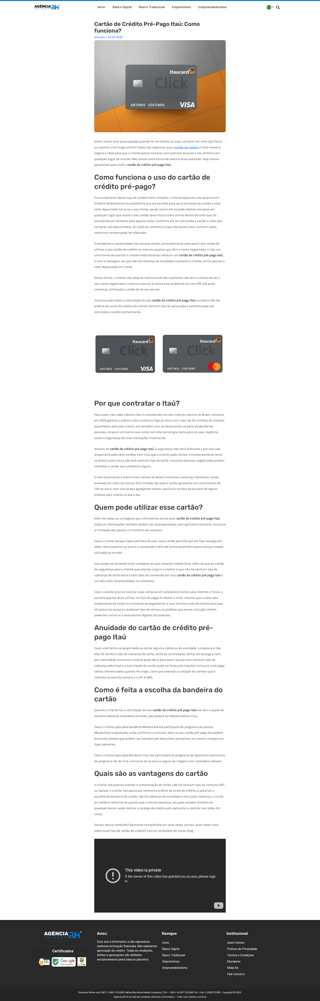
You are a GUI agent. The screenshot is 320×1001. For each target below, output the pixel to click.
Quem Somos (235, 942)
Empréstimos (181, 7)
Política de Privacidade (242, 949)
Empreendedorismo (213, 7)
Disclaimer (234, 961)
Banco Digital (122, 7)
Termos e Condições (240, 955)
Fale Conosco (236, 974)
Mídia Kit (233, 968)
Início (101, 7)
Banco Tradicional (152, 7)
